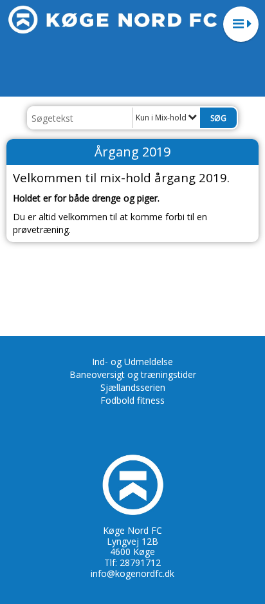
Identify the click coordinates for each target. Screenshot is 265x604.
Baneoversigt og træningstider (132, 374)
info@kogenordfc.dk (132, 573)
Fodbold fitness (132, 400)
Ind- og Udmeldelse (132, 361)
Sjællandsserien (132, 387)
